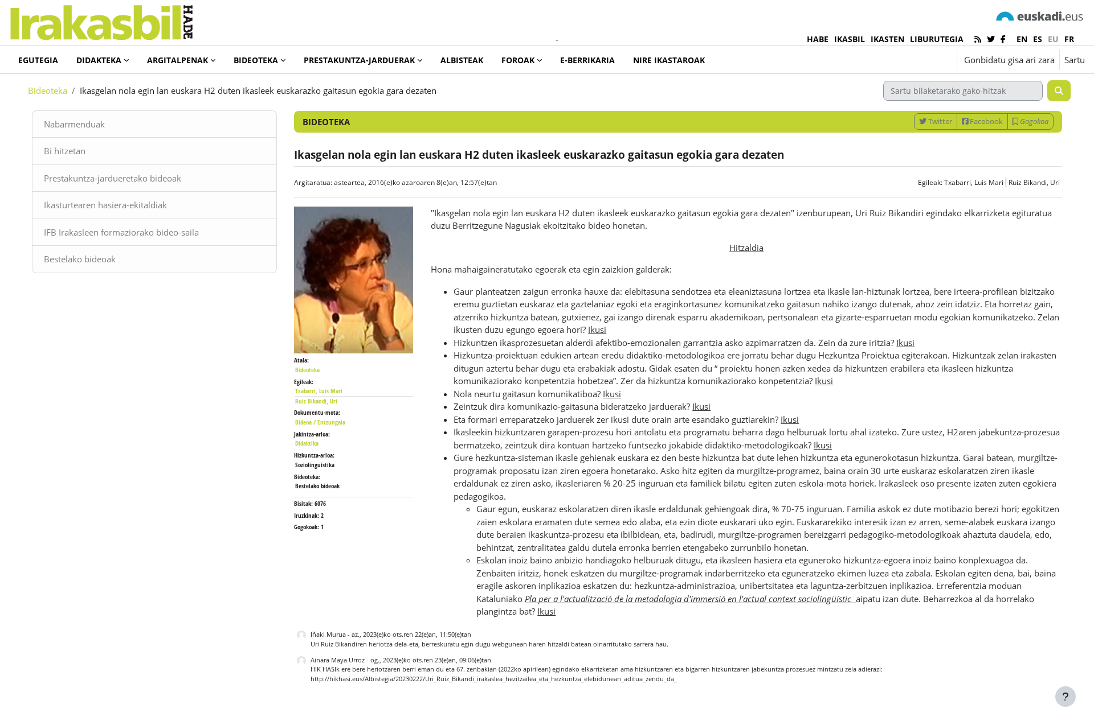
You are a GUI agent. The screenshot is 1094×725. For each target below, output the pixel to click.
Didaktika (307, 443)
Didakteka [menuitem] (98, 60)
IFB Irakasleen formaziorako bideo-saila (121, 232)
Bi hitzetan (64, 150)
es (1037, 39)
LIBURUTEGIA (937, 39)
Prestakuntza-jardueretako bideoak (112, 178)
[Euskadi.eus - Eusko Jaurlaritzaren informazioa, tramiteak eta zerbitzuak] (1039, 15)
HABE (817, 39)
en (1022, 39)
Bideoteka (47, 90)
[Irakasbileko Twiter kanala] (991, 39)
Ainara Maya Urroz (338, 660)
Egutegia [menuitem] (38, 60)
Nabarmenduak (74, 124)
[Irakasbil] (101, 19)
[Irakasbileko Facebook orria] (1003, 39)
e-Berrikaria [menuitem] (587, 60)
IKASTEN (887, 39)
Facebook (985, 121)
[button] (913, 59)
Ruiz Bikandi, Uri (1034, 182)
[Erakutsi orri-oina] (1065, 696)
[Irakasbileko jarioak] (977, 39)
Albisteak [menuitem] (461, 60)
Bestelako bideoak (80, 259)
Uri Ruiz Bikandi (334, 644)
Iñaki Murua (328, 634)
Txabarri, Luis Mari (973, 182)
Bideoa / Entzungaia (320, 422)
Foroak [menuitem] (517, 60)
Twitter (939, 121)
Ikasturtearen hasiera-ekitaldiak (105, 205)
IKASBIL (849, 39)
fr (1069, 39)
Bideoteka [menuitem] (256, 60)
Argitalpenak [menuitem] (177, 60)
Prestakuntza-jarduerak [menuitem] (359, 60)
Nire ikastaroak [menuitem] (669, 60)
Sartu (1074, 59)
